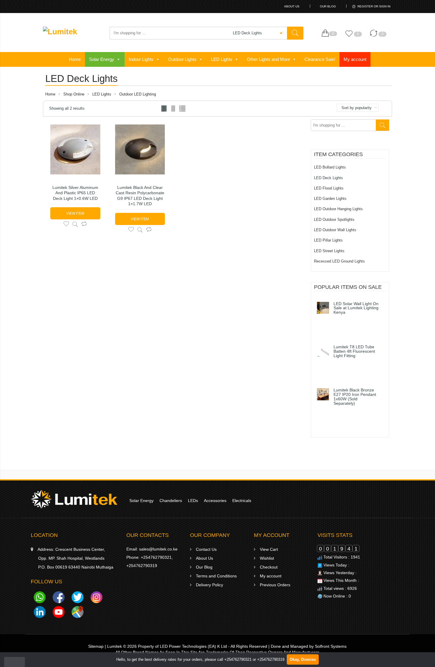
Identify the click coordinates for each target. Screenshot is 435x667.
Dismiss (308, 659)
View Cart (269, 549)
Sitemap (96, 646)
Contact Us (206, 549)
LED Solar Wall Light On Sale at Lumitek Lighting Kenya (356, 308)
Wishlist (267, 558)
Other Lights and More (268, 59)
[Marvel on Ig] (96, 598)
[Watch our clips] (58, 613)
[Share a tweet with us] (77, 598)
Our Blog (328, 6)
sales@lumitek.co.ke (158, 549)
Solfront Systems (331, 646)
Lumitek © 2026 (122, 646)
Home (75, 59)
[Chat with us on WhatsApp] (40, 598)
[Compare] (375, 36)
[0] (326, 33)
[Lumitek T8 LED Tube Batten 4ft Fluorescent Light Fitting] (323, 351)
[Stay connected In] (40, 613)
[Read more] (338, 324)
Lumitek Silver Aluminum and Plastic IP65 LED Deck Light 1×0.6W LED (75, 193)
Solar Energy (101, 59)
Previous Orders (275, 584)
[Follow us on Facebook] (58, 598)
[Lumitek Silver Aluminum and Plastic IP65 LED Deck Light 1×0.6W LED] (75, 149)
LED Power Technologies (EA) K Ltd (193, 646)
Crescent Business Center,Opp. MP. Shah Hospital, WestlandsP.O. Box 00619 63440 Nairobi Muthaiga (75, 558)
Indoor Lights (141, 59)
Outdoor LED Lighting (137, 94)
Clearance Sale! (319, 59)
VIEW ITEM (75, 213)
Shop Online (73, 94)
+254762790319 (141, 565)
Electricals (241, 500)
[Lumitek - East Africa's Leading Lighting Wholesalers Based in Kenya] (73, 34)
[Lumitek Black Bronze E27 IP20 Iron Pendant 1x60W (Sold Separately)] (323, 394)
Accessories (215, 500)
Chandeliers (171, 500)
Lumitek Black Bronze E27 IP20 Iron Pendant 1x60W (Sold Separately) (355, 397)
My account (355, 59)
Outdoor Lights (182, 59)
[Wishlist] (350, 36)
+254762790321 (156, 557)
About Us (291, 6)
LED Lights (221, 59)
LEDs (193, 500)
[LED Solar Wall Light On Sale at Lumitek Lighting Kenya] (323, 308)
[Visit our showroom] (77, 613)
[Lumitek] (74, 498)
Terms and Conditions (216, 576)
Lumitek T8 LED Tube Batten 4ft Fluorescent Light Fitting (354, 351)
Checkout (269, 567)
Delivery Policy (209, 584)
